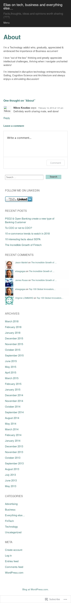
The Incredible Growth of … (44, 262)
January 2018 (12, 332)
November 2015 (14, 344)
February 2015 (13, 384)
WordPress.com (14, 572)
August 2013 (12, 469)
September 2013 (14, 463)
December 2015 (14, 338)
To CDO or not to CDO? (18, 228)
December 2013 (14, 446)
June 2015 (11, 361)
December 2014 (14, 395)
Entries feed (11, 561)
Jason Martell (21, 262)
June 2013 (11, 480)
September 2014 (14, 412)
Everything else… (15, 515)
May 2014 (10, 423)
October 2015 (12, 349)
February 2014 (13, 435)
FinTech (9, 521)
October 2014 (12, 406)
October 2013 (12, 457)
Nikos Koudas (21, 107)
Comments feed (14, 567)
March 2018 (11, 321)
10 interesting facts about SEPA (22, 239)
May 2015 (10, 366)
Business (10, 509)
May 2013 (10, 486)
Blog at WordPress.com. (35, 589)
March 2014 (11, 429)
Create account (13, 550)
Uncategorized (13, 532)
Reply (6, 118)
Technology (11, 526)
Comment (55, 162)
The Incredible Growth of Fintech (23, 245)
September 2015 (14, 355)
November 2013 (14, 452)
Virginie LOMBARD (24, 297)
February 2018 (13, 327)
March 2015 (11, 378)
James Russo (21, 280)
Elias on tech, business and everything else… (32, 6)
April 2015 (10, 372)
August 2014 (12, 418)
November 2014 (14, 401)
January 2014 (12, 440)
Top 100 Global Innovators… (42, 289)
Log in (8, 555)
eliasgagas (20, 271)
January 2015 (12, 389)
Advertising (11, 504)
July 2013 (10, 474)
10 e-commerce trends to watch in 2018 (27, 233)
